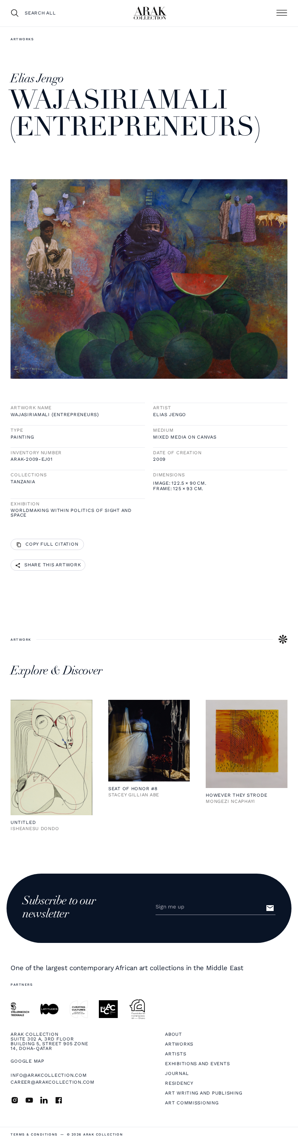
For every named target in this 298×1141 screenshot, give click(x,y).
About (173, 1034)
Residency (179, 1083)
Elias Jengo (169, 415)
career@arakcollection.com (52, 1082)
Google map (27, 1061)
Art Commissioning (192, 1103)
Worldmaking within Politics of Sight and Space (71, 513)
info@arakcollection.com (48, 1075)
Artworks (22, 39)
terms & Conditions (34, 1134)
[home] (150, 13)
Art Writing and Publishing (203, 1093)
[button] (281, 13)
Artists (175, 1054)
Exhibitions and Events (197, 1064)
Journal (177, 1073)
